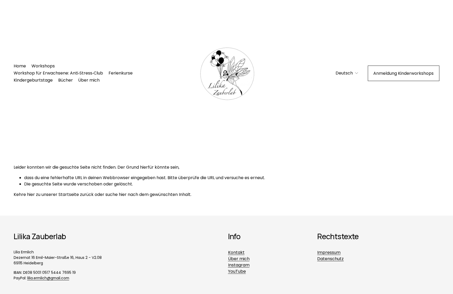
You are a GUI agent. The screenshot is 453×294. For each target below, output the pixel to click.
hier (31, 194)
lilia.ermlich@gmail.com (48, 278)
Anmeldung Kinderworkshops (403, 73)
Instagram (239, 265)
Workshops (43, 66)
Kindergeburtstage (33, 80)
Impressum (329, 252)
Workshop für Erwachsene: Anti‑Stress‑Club (58, 73)
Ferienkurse (121, 73)
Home (20, 66)
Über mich (89, 80)
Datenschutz (330, 259)
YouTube (237, 271)
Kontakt (236, 252)
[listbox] (343, 73)
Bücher (65, 80)
